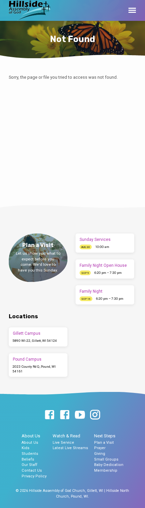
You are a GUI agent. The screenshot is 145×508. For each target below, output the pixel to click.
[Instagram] (95, 415)
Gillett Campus (26, 333)
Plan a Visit (104, 442)
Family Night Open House (103, 265)
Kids (25, 448)
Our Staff (29, 465)
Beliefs (28, 459)
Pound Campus (27, 359)
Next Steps (104, 435)
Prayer (100, 448)
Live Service (63, 442)
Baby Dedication (108, 465)
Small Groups (106, 459)
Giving (99, 453)
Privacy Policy (34, 476)
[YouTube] (80, 415)
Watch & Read (66, 435)
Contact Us (32, 470)
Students (30, 453)
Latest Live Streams (70, 448)
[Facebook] (50, 415)
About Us (31, 435)
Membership (105, 470)
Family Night (91, 291)
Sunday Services (95, 239)
